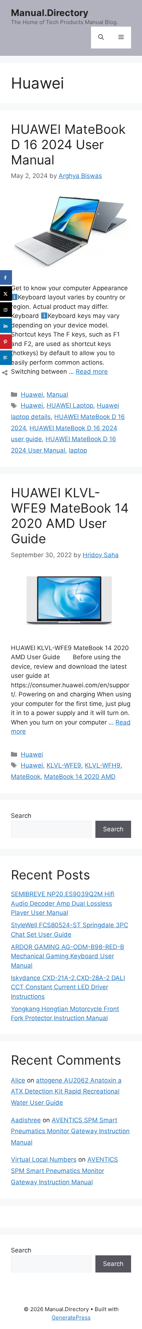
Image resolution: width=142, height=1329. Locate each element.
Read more (92, 371)
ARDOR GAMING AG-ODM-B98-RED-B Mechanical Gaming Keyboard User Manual (67, 956)
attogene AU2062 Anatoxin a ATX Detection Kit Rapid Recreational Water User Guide (66, 1091)
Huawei (32, 394)
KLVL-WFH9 (103, 765)
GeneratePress (71, 1317)
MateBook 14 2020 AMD (79, 776)
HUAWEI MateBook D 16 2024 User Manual (68, 144)
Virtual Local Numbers (43, 1159)
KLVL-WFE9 (64, 765)
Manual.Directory (49, 12)
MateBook (25, 776)
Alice (18, 1080)
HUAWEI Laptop (70, 405)
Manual (57, 394)
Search (21, 815)
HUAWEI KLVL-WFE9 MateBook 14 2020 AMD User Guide (70, 515)
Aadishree (26, 1120)
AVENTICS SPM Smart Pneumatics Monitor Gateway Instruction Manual (70, 1131)
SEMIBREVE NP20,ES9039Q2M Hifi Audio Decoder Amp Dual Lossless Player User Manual (62, 903)
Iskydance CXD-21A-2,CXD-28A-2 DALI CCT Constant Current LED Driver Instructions (68, 987)
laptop (78, 450)
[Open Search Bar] (101, 37)
